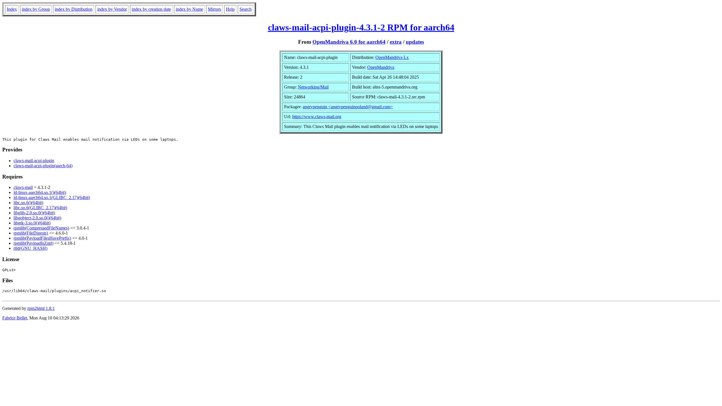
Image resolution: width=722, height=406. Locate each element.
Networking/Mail (313, 87)
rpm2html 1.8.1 (41, 308)
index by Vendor (112, 9)
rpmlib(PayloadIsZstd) (33, 243)
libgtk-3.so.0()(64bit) (32, 222)
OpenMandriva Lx (392, 57)
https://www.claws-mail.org (316, 116)
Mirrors (214, 9)
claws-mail (23, 187)
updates (415, 42)
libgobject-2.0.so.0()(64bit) (37, 217)
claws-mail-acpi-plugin (34, 160)
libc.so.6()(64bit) (28, 202)
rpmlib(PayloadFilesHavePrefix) (42, 238)
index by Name (189, 9)
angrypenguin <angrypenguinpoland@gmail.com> (348, 106)
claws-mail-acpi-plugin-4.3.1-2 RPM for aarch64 (361, 27)
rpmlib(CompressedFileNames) (41, 228)
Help (230, 9)
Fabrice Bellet (14, 317)
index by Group (36, 9)
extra (396, 42)
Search (245, 9)
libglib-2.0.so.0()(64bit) (34, 212)
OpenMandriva (380, 67)
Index (12, 9)
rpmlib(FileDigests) (31, 233)
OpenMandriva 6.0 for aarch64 (349, 42)
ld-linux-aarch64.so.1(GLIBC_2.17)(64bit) (52, 197)
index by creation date (151, 9)
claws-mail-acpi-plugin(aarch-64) (43, 165)
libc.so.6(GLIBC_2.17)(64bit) (40, 207)
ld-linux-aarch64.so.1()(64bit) (40, 192)
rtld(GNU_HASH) (30, 248)
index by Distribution (74, 9)
